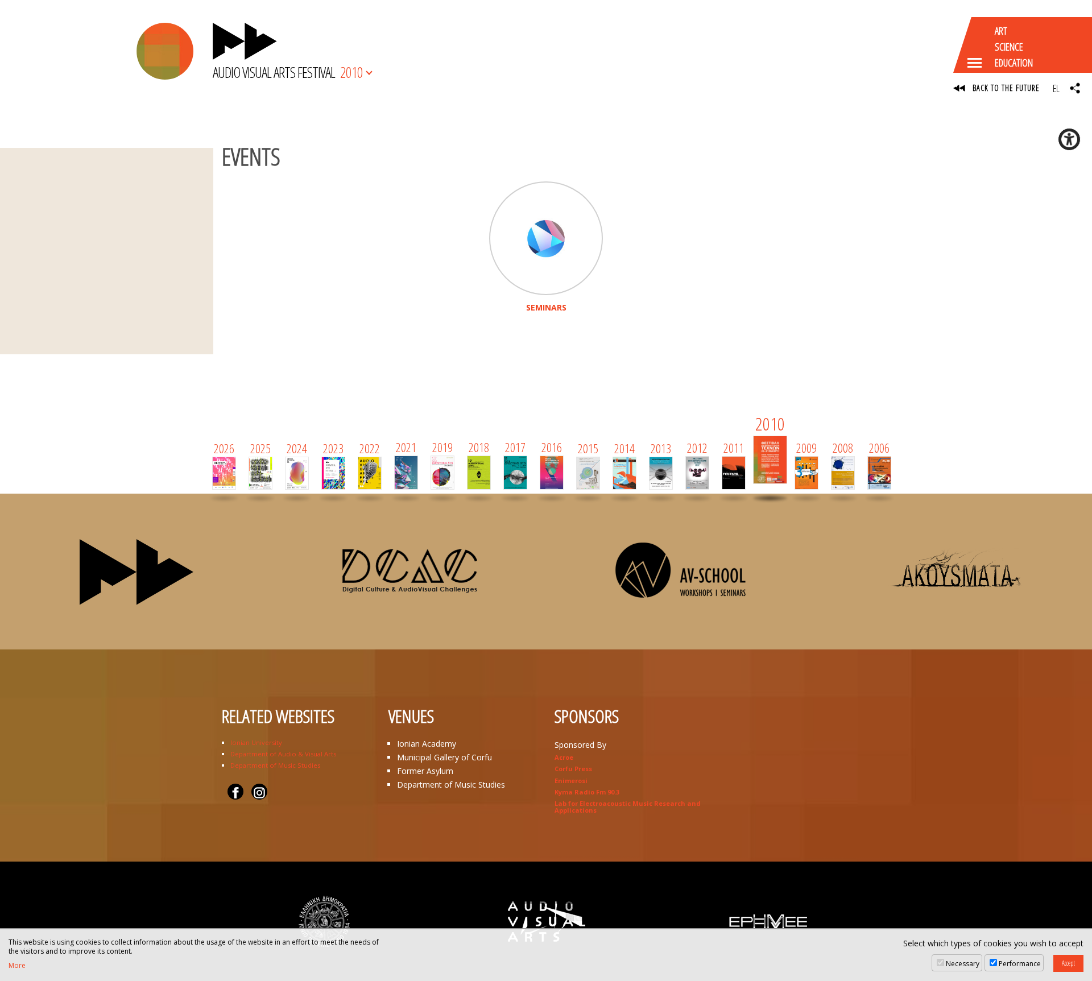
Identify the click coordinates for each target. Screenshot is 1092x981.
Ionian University (256, 742)
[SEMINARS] (546, 238)
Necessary (962, 963)
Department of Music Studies (275, 765)
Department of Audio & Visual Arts (283, 754)
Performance (1020, 963)
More (17, 965)
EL (1056, 88)
